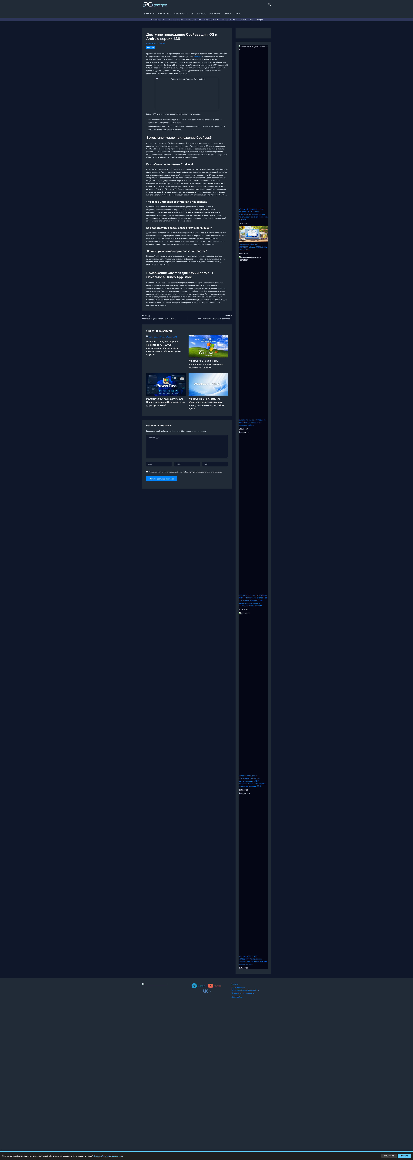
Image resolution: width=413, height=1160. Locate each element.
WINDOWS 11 (179, 13)
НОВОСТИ (148, 13)
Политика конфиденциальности (245, 990)
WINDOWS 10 (163, 13)
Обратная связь (238, 987)
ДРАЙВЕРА (201, 13)
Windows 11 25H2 (193, 19)
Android (243, 19)
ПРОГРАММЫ (214, 13)
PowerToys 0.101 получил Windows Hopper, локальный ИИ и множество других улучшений (165, 402)
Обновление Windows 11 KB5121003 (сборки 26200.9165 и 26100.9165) (253, 247)
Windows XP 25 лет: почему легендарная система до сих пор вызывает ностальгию (206, 364)
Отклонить (389, 1156)
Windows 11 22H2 (157, 19)
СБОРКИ (227, 13)
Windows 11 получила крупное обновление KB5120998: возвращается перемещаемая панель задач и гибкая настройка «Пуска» (164, 348)
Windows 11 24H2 (175, 19)
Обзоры (259, 19)
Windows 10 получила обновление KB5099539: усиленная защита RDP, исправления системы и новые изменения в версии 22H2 (252, 781)
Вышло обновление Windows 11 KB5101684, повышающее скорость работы (252, 422)
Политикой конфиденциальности (107, 1156)
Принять (404, 1156)
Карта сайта (237, 997)
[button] (269, 4)
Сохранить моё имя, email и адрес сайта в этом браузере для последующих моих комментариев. (185, 472)
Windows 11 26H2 (229, 19)
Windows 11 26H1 (211, 19)
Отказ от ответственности (243, 993)
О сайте (235, 984)
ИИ (192, 13)
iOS (251, 19)
